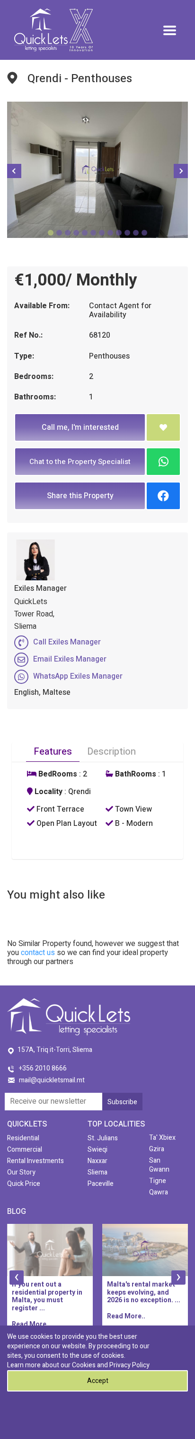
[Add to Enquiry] (163, 427)
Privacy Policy (129, 1365)
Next (181, 171)
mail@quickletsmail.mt (52, 1080)
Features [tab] (53, 751)
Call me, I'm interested (80, 427)
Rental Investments (35, 1161)
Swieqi (97, 1150)
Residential (23, 1138)
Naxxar (97, 1161)
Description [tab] (111, 751)
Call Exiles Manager (67, 642)
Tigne (157, 1181)
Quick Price (23, 1184)
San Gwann (159, 1164)
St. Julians (103, 1138)
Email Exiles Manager (69, 659)
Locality (47, 791)
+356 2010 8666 (43, 1068)
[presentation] (16, 1277)
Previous (14, 171)
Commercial (24, 1150)
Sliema (97, 1172)
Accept (97, 1381)
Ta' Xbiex (162, 1138)
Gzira (156, 1149)
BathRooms (134, 774)
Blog (16, 1211)
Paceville (101, 1184)
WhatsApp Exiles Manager (78, 676)
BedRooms (56, 774)
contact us (38, 952)
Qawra (158, 1192)
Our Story (21, 1172)
